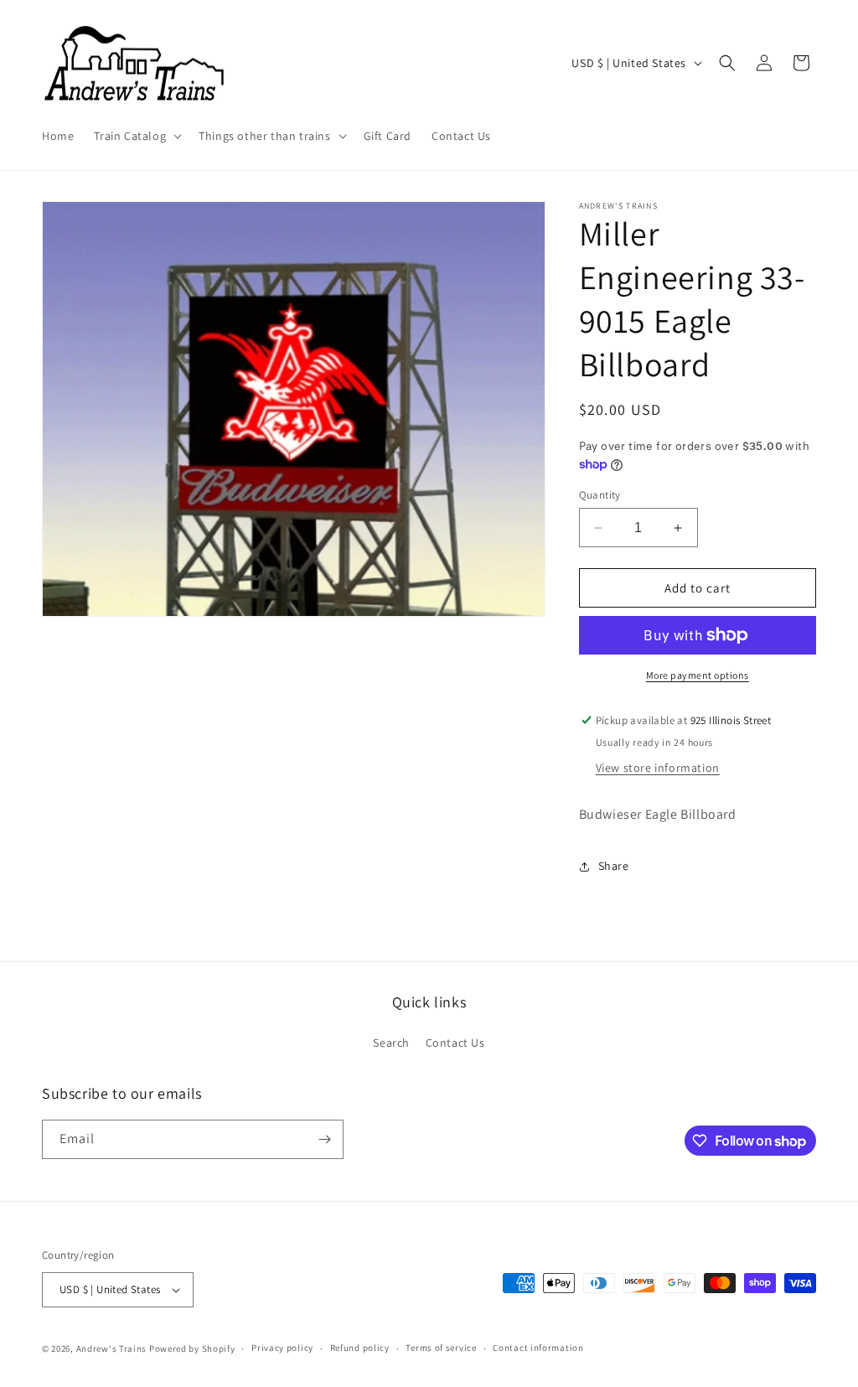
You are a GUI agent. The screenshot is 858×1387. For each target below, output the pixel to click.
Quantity (600, 495)
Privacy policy (282, 1347)
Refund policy (360, 1347)
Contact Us (455, 1042)
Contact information (538, 1347)
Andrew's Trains (111, 1348)
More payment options (697, 675)
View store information (658, 767)
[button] (136, 135)
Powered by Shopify (192, 1348)
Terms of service (441, 1347)
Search (391, 1042)
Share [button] (613, 865)
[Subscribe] (324, 1139)
